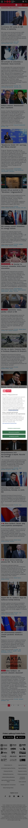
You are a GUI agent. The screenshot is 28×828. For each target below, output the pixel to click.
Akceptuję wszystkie (14, 436)
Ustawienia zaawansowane (14, 428)
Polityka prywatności (13, 410)
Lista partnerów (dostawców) (9, 423)
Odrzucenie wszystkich (14, 432)
